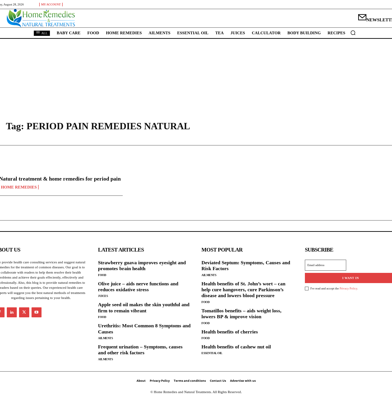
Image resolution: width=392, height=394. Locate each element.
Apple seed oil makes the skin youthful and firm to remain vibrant (143, 307)
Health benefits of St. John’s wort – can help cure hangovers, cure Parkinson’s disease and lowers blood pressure (243, 290)
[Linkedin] (12, 312)
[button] (353, 32)
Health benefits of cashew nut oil (236, 347)
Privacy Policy (348, 288)
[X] (24, 312)
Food (102, 275)
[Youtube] (37, 312)
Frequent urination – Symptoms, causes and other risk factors (140, 349)
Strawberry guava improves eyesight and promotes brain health (142, 265)
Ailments (105, 338)
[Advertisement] (196, 73)
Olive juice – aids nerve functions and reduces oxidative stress (138, 286)
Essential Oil (212, 353)
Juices (103, 296)
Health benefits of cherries (229, 332)
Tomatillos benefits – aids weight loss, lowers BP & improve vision (241, 313)
